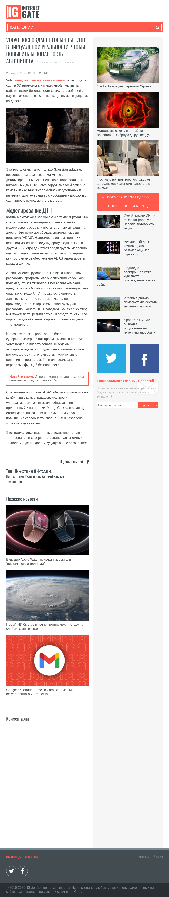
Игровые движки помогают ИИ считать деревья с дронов (140, 302)
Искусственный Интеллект (33, 471)
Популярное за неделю (128, 197)
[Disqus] (47, 777)
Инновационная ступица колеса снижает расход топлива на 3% (46, 378)
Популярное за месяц (128, 206)
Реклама (158, 857)
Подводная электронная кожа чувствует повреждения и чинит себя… (127, 276)
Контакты (143, 857)
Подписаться (148, 405)
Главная (69, 62)
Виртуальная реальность (23, 476)
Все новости (49, 62)
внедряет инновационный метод (40, 80)
